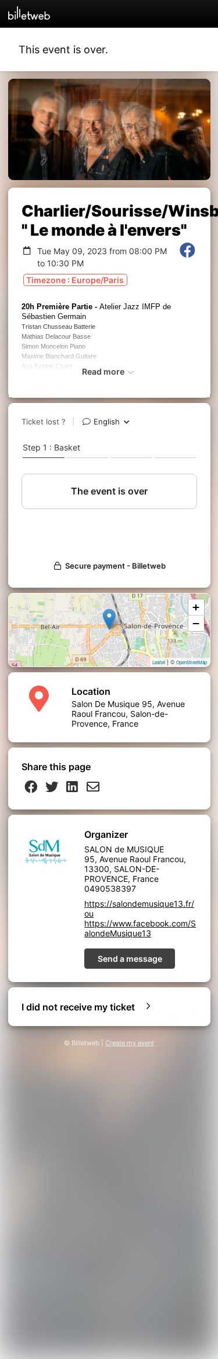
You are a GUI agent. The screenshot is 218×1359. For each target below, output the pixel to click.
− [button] (195, 623)
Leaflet (158, 662)
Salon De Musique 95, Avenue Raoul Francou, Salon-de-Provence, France (128, 713)
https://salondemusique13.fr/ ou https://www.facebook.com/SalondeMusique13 (140, 918)
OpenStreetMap (191, 662)
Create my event (129, 1043)
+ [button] (195, 607)
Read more (104, 371)
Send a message (130, 959)
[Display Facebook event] (187, 257)
